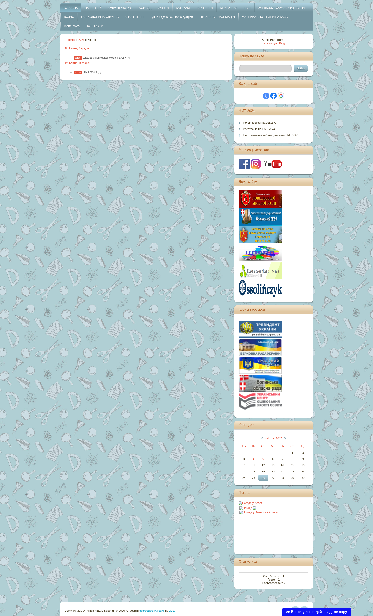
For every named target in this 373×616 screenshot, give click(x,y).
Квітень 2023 (274, 438)
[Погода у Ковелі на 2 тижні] (258, 511)
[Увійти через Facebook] (273, 96)
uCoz (172, 610)
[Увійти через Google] (281, 95)
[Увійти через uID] (266, 96)
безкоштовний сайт (151, 610)
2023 (81, 39)
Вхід (282, 43)
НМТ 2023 (90, 72)
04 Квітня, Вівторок (77, 63)
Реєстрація (269, 43)
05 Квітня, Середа (77, 48)
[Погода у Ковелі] (251, 503)
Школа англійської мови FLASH (104, 57)
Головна (70, 39)
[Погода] (247, 507)
